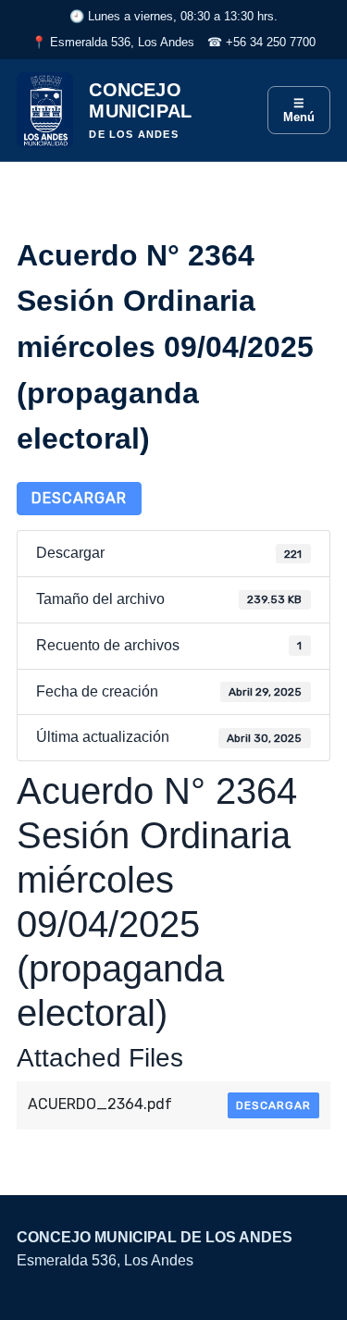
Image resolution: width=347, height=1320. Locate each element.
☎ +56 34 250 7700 (261, 42)
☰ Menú (299, 110)
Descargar (79, 498)
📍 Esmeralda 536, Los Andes (112, 42)
